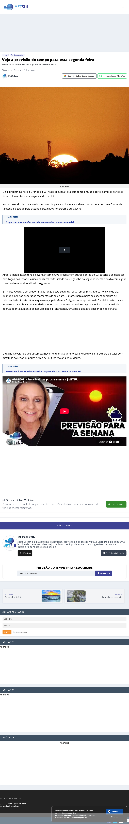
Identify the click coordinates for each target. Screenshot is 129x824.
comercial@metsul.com (10, 806)
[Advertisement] (64, 32)
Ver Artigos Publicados (115, 553)
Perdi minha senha (20, 632)
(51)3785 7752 (20, 803)
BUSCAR (105, 573)
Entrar (7, 632)
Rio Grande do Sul (17, 55)
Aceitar (114, 812)
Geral (5, 55)
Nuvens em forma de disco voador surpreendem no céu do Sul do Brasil (43, 371)
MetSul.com (13, 76)
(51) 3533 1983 (6, 803)
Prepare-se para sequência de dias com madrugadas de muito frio (40, 222)
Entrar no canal (117, 504)
